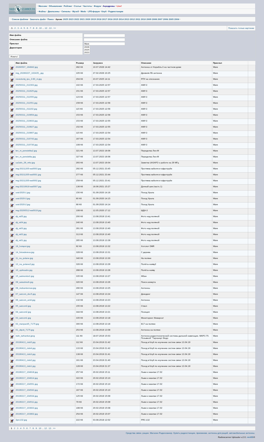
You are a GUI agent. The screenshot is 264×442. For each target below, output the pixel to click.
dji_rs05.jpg (21, 216)
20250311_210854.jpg (27, 115)
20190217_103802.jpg (27, 414)
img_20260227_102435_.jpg (30, 73)
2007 (160, 19)
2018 (99, 19)
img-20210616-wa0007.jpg (28, 186)
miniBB (250, 437)
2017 (104, 19)
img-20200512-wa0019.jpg (28, 210)
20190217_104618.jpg (27, 372)
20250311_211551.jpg (26, 103)
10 (40, 28)
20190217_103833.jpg (27, 408)
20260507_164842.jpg (27, 67)
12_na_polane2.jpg (25, 264)
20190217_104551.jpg (27, 384)
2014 (121, 19)
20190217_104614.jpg (27, 378)
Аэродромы (109, 6)
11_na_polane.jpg (24, 258)
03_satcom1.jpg (23, 318)
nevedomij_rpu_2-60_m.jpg (29, 79)
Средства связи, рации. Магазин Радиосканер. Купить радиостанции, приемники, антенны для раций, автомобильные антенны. (190, 433)
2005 (171, 19)
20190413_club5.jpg (25, 342)
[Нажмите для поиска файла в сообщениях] (12, 69)
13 (50, 28)
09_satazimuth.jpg (24, 282)
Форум (97, 6)
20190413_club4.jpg (25, 348)
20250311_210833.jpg (27, 121)
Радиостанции (115, 11)
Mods (83, 11)
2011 (138, 19)
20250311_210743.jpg (27, 139)
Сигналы (66, 11)
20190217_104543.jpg (27, 390)
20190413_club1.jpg (25, 366)
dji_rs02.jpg (21, 234)
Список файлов (20, 19)
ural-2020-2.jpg (23, 204)
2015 (115, 19)
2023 (71, 19)
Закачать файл (38, 19)
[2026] (87, 47)
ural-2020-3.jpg (23, 198)
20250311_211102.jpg (26, 109)
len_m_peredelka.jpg (26, 157)
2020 (87, 19)
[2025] (87, 50)
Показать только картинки (241, 28)
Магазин (43, 6)
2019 (93, 19)
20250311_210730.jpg (27, 145)
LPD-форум (94, 11)
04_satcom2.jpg (23, 312)
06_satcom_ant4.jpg (25, 300)
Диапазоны (54, 11)
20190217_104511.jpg (27, 402)
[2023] (87, 52)
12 (46, 28)
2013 (126, 19)
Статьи (77, 6)
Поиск (50, 19)
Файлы (42, 11)
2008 (154, 19)
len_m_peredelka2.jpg (26, 151)
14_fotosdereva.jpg (25, 252)
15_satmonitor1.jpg (25, 276)
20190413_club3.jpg (25, 354)
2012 (132, 19)
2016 (110, 19)
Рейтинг (68, 6)
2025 (65, 19)
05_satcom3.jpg (23, 306)
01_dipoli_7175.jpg (25, 330)
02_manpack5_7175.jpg (27, 324)
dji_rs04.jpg (21, 222)
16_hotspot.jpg (23, 246)
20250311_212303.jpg (27, 85)
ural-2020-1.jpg (23, 192)
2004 (176, 19)
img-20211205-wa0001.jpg (28, 174)
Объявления (55, 6)
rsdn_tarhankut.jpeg (25, 336)
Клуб (103, 11)
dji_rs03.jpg (21, 228)
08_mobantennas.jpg (26, 288)
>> (54, 28)
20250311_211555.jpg (26, 97)
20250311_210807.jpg (27, 133)
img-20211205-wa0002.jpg (28, 180)
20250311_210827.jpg (27, 127)
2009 (148, 19)
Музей (75, 11)
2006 (165, 19)
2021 (82, 19)
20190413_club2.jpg (25, 360)
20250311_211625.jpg (26, 91)
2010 (143, 19)
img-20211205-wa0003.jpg (28, 168)
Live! (119, 6)
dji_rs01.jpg (21, 240)
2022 (76, 19)
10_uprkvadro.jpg (24, 270)
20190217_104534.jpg (27, 396)
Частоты (87, 6)
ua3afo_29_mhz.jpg (25, 162)
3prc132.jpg (21, 420)
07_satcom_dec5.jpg (26, 294)
